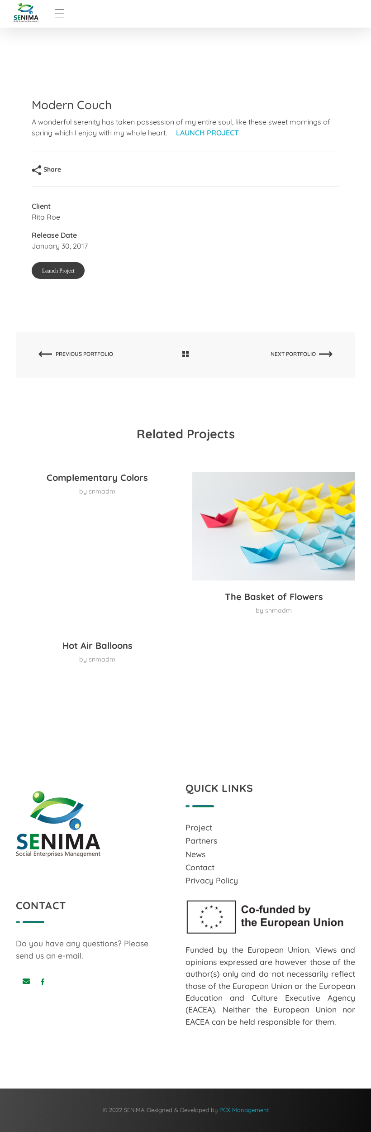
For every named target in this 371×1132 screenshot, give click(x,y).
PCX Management (244, 1109)
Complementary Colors (97, 477)
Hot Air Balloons (97, 645)
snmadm (102, 491)
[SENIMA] (34, 12)
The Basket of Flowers (274, 596)
